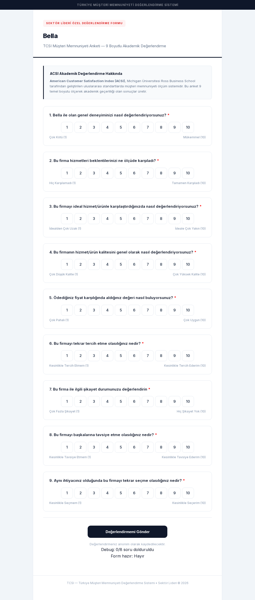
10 (188, 127)
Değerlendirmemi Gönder (128, 532)
